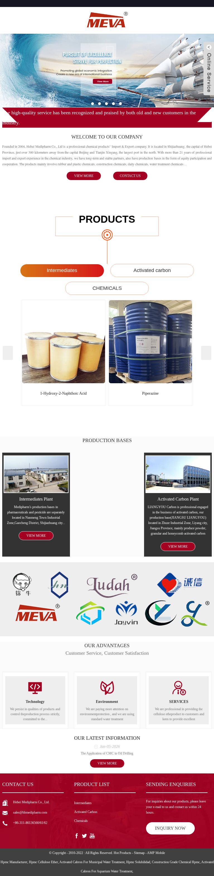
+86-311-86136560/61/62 (30, 823)
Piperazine (150, 393)
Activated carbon (152, 270)
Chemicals (81, 821)
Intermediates (62, 270)
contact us (130, 176)
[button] (92, 103)
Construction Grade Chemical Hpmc (176, 862)
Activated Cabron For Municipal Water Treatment (92, 862)
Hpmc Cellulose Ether (43, 862)
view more (83, 176)
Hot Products (122, 853)
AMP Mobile (156, 853)
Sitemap (139, 853)
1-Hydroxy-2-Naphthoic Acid (63, 393)
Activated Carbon (85, 812)
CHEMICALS (107, 288)
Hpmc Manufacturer (14, 862)
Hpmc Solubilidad (138, 862)
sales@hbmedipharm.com (30, 812)
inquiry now (170, 828)
